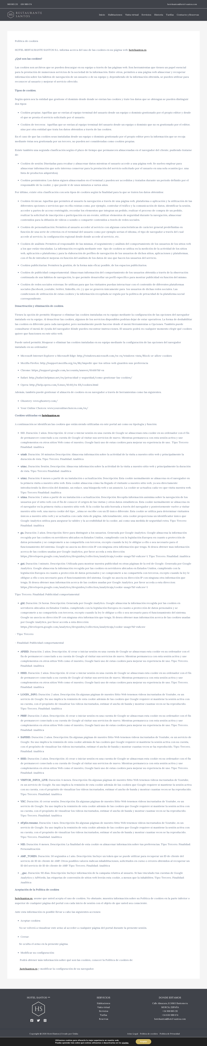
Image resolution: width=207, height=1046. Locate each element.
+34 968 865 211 (170, 1011)
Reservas (103, 1019)
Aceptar (143, 1041)
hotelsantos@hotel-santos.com (182, 4)
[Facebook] (31, 1020)
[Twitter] (38, 1020)
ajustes (125, 1043)
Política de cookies (149, 1033)
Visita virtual (103, 1007)
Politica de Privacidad (170, 1033)
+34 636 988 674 (170, 1015)
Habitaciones (103, 1003)
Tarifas (103, 1015)
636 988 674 (26, 4)
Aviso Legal (132, 1033)
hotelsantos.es (51, 415)
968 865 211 (12, 4)
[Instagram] (45, 1020)
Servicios (103, 1011)
